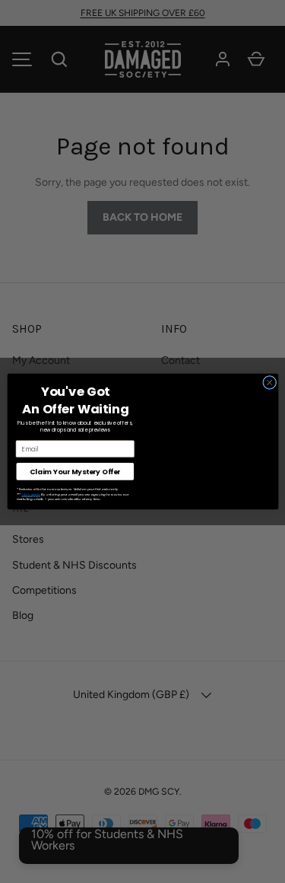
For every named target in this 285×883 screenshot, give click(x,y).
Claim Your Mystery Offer (75, 472)
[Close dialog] (269, 382)
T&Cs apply (30, 494)
